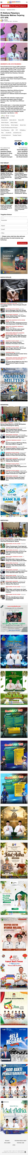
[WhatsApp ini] (25, 143)
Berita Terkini (14, 122)
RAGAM (7, 321)
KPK (12, 130)
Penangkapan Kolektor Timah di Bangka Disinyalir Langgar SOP (14, 305)
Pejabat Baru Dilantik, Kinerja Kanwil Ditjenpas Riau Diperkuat (15, 460)
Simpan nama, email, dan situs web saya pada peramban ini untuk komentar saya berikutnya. (13, 238)
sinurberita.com (17, 132)
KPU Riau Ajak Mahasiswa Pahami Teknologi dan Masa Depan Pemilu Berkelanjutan (15, 598)
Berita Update (14, 125)
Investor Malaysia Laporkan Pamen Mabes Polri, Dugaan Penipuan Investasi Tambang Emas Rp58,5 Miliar (21, 175)
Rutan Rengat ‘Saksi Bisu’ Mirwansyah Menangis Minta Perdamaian (16, 348)
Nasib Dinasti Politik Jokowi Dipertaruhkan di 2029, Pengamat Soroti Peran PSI (16, 466)
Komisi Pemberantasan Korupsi (9, 127)
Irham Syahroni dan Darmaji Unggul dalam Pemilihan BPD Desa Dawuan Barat (15, 479)
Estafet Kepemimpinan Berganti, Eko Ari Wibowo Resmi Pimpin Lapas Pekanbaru (16, 577)
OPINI (14, 1145)
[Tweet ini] (19, 143)
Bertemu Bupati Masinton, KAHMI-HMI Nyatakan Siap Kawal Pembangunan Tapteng (21, 191)
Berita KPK (21, 120)
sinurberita (8, 132)
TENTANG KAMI (20, 1142)
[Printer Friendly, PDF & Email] (8, 116)
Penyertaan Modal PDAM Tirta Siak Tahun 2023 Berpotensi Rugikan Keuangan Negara (16, 363)
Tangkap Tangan (17, 135)
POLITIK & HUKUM (15, 308)
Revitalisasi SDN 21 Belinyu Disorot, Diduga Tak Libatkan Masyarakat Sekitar (16, 560)
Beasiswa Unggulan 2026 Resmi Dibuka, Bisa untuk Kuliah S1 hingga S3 (16, 443)
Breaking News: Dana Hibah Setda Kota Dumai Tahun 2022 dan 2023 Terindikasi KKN (16, 337)
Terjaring (3, 137)
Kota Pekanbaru (5, 130)
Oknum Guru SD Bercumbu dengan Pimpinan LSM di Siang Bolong (15, 329)
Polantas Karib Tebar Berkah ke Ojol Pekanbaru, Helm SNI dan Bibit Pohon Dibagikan (16, 566)
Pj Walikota (23, 130)
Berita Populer (5, 122)
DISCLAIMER (7, 1142)
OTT (17, 130)
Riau (2, 132)
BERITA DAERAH (9, 314)
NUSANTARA (9, 303)
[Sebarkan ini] (15, 143)
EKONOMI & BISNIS (17, 357)
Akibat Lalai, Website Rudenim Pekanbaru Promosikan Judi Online (15, 343)
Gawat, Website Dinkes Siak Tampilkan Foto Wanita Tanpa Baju (16, 316)
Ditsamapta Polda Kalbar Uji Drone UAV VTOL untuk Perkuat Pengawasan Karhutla (16, 553)
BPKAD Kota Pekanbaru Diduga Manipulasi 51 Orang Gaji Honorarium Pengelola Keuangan (6, 152)
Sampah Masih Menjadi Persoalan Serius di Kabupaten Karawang (16, 354)
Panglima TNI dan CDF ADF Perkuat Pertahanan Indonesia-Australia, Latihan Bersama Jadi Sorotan (7, 175)
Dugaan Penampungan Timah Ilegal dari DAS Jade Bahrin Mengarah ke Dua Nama (6, 207)
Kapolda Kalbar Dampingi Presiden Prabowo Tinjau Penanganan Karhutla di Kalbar (7, 191)
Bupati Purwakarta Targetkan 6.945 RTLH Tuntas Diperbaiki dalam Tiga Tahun (16, 436)
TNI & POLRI (14, 303)
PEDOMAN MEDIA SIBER (20, 1140)
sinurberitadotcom (6, 135)
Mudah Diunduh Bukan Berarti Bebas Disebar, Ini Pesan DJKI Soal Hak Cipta (16, 454)
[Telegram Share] (22, 143)
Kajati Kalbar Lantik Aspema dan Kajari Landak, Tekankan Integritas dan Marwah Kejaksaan (16, 591)
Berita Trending (5, 125)
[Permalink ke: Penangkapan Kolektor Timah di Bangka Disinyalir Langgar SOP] (14, 290)
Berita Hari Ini (12, 120)
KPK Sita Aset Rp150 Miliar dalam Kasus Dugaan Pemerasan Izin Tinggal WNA (16, 472)
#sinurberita (4, 120)
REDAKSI (7, 1140)
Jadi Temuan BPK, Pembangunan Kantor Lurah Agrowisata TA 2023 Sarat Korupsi (16, 323)
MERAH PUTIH (3, 303)
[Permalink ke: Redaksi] (2, 20)
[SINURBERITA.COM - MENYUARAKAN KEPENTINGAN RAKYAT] (14, 2)
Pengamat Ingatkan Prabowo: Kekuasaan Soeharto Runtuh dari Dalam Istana (16, 448)
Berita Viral (23, 125)
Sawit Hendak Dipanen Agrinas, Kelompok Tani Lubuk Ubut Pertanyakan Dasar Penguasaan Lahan (21, 207)
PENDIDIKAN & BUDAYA (16, 440)
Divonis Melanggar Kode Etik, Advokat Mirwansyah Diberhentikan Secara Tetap (16, 311)
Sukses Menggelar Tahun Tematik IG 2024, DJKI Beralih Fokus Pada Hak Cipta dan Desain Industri (21, 152)
